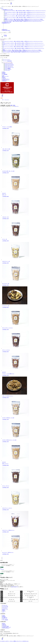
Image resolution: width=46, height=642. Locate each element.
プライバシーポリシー (5, 628)
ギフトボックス (4, 605)
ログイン (8, 59)
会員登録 (5, 35)
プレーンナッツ (4, 608)
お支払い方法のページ (14, 586)
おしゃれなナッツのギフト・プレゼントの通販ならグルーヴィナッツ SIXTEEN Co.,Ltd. (14, 641)
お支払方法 (4, 624)
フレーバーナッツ (5, 607)
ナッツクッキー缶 (5, 606)
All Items (3, 615)
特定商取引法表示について (6, 627)
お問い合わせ (4, 625)
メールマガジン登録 (5, 626)
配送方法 (3, 77)
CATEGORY (2, 39)
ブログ (5, 26)
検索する (2, 567)
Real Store (5, 24)
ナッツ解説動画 (6, 25)
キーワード (4, 564)
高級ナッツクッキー (7, 28)
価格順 (11, 105)
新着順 (14, 105)
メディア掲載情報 (7, 27)
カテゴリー (4, 565)
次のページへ (16, 106)
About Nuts (3, 616)
